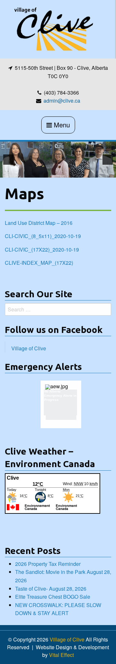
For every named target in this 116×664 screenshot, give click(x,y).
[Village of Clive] (53, 28)
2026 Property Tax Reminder (48, 563)
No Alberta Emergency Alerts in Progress (60, 395)
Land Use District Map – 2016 (38, 222)
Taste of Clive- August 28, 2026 (50, 588)
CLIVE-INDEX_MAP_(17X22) (39, 262)
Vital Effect (61, 655)
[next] (107, 159)
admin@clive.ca (62, 100)
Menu (61, 124)
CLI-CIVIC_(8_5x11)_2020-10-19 (43, 236)
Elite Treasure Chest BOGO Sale (52, 596)
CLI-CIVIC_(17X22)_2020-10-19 (42, 249)
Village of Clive (28, 348)
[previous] (8, 159)
